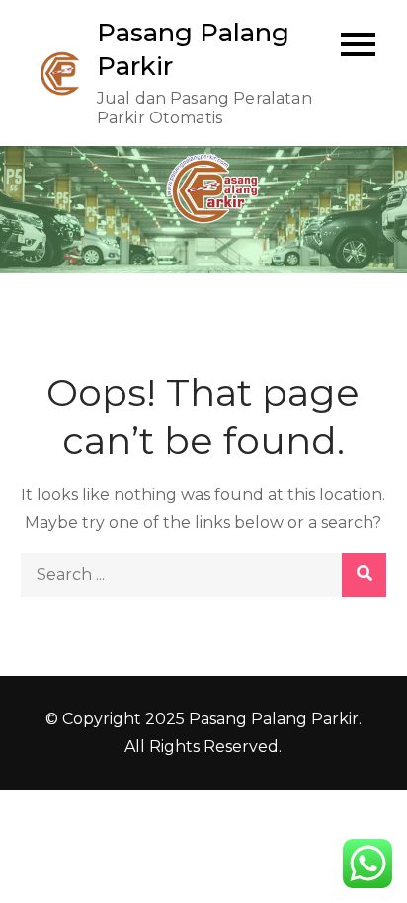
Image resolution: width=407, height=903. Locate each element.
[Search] (364, 575)
